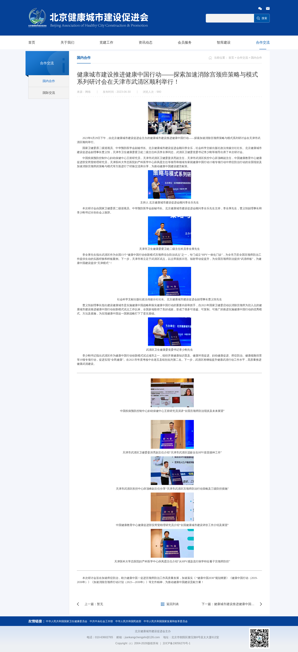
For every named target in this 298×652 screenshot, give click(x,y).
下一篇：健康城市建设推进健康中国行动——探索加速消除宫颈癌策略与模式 (232, 604)
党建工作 (106, 42)
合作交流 (263, 42)
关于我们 (67, 42)
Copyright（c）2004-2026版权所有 (136, 643)
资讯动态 (145, 42)
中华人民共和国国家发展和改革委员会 (166, 621)
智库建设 (224, 42)
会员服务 (185, 42)
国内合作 (256, 57)
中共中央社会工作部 (101, 621)
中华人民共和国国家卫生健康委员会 (66, 621)
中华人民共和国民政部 (128, 621)
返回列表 (172, 604)
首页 (31, 42)
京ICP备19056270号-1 (176, 643)
